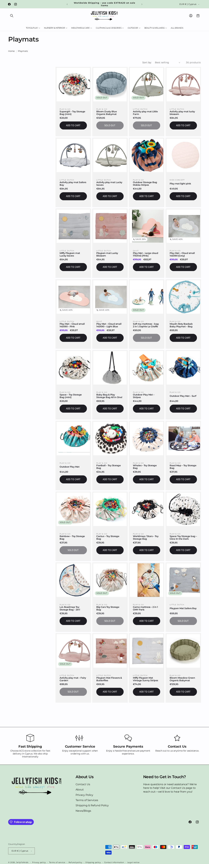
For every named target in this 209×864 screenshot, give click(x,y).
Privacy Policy (84, 794)
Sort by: (147, 62)
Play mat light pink (180, 183)
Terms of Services (87, 800)
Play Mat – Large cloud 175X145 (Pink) (145, 254)
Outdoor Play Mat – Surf (183, 396)
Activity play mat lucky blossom (182, 113)
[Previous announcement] (67, 4)
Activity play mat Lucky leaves (109, 183)
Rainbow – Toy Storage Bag (72, 537)
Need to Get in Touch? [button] (164, 777)
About (80, 789)
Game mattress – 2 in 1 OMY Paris (145, 608)
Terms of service (57, 862)
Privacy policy (39, 862)
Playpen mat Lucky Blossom (107, 254)
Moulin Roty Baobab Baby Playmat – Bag (181, 325)
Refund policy (75, 862)
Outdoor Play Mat (69, 466)
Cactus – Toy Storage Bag (107, 537)
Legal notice (133, 862)
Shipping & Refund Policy (92, 805)
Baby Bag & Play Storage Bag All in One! (109, 396)
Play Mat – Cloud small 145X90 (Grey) (182, 254)
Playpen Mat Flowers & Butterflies (109, 679)
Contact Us (83, 784)
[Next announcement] (142, 4)
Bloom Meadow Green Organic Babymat (182, 679)
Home (11, 51)
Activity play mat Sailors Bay (73, 183)
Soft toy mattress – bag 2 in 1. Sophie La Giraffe (146, 325)
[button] (11, 15)
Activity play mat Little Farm (145, 113)
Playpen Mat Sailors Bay (183, 608)
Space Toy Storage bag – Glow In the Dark (183, 537)
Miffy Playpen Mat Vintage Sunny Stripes (145, 679)
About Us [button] (84, 777)
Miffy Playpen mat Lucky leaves (70, 254)
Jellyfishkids (22, 862)
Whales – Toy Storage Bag (145, 467)
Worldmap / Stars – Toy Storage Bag (145, 537)
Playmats (23, 51)
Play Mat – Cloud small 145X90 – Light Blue (108, 325)
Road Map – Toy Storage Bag (183, 467)
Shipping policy (93, 862)
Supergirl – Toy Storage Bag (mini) (72, 113)
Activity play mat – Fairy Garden (73, 679)
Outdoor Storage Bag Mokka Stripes (145, 183)
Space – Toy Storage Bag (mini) (71, 396)
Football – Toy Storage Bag (108, 467)
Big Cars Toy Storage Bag (107, 608)
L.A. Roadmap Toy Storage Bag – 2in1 (70, 608)
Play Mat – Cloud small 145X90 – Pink (72, 325)
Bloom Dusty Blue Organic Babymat (106, 113)
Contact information (114, 862)
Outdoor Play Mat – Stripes (143, 396)
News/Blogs (83, 810)
